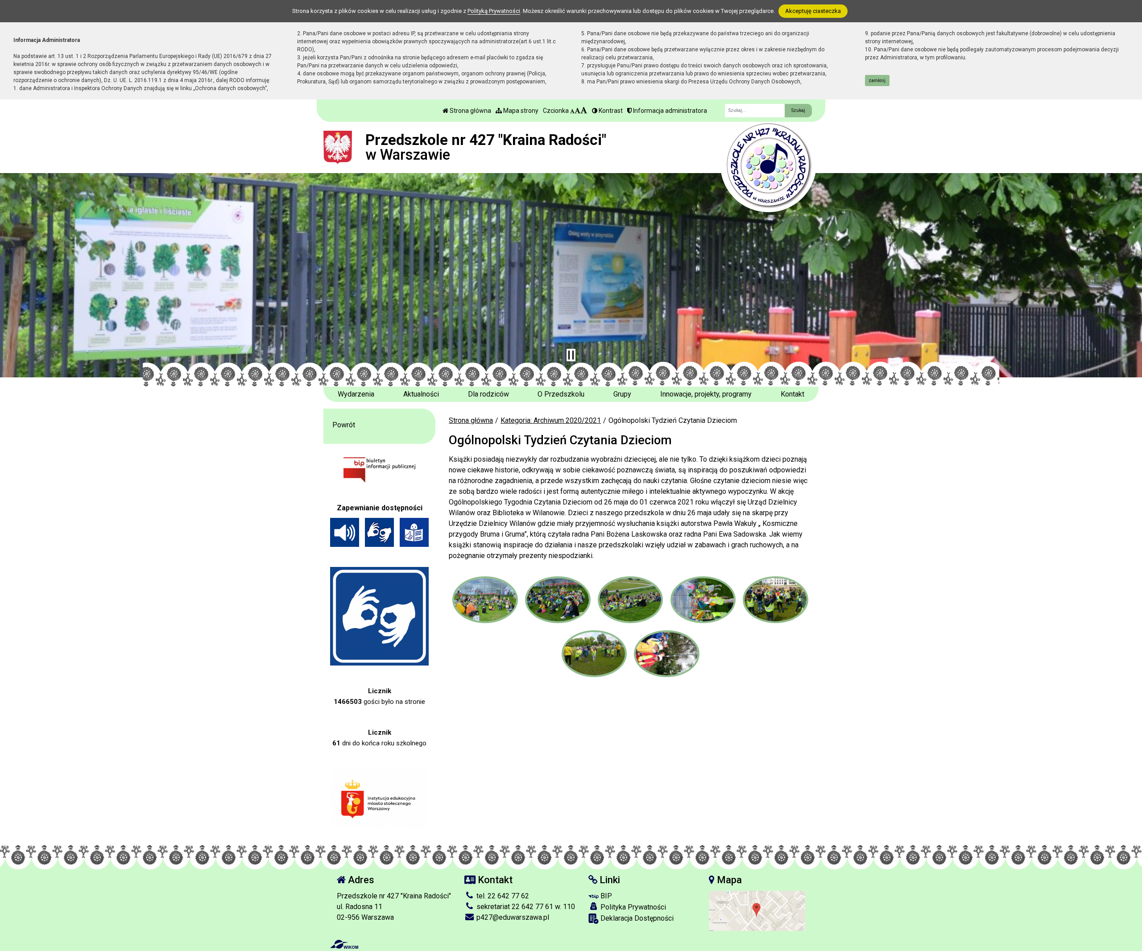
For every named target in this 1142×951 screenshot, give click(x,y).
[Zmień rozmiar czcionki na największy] (584, 110)
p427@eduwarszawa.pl (512, 917)
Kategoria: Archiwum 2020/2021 (551, 420)
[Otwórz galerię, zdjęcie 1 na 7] (485, 599)
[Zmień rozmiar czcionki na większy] (577, 110)
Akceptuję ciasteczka (813, 11)
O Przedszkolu (561, 394)
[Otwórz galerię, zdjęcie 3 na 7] (630, 599)
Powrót (343, 425)
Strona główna (469, 110)
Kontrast (610, 110)
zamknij (877, 80)
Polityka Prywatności (632, 907)
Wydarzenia (356, 394)
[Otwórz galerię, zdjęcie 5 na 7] (775, 599)
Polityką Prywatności (494, 11)
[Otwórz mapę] (757, 910)
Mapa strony (520, 110)
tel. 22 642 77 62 (502, 896)
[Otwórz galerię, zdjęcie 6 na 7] (594, 653)
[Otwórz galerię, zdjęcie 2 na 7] (557, 599)
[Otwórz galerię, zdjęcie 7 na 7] (666, 653)
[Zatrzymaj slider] (571, 355)
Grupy (622, 394)
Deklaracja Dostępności (636, 918)
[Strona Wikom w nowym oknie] (344, 944)
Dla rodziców (488, 394)
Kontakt (792, 394)
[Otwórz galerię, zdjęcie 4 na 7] (703, 599)
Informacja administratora (669, 110)
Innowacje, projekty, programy (706, 394)
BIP (605, 896)
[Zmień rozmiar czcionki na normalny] (572, 110)
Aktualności (421, 394)
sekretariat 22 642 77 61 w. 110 (525, 906)
